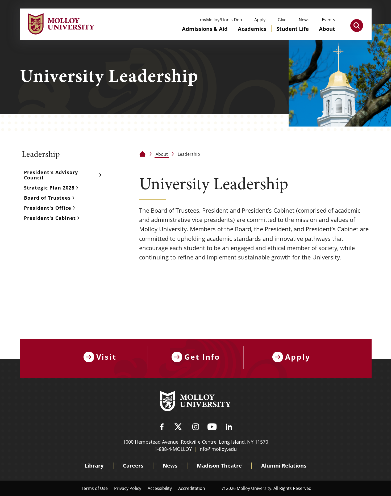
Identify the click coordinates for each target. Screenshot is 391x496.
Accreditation (191, 488)
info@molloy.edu (217, 449)
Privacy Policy (127, 488)
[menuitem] (205, 34)
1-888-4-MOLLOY (173, 449)
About (162, 154)
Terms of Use (94, 488)
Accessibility (160, 488)
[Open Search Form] (356, 25)
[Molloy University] (195, 402)
